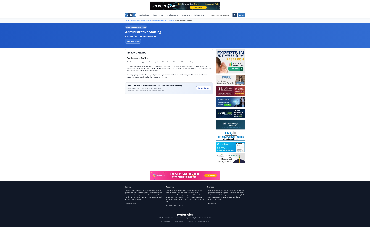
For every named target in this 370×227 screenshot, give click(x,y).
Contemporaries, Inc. (160, 21)
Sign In (241, 15)
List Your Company (159, 15)
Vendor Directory (144, 15)
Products (171, 21)
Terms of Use (178, 221)
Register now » (211, 203)
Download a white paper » (174, 205)
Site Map (190, 221)
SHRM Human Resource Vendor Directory (138, 21)
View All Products (133, 41)
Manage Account (186, 15)
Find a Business (199, 15)
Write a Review (203, 88)
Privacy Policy (165, 221)
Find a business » (130, 203)
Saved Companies (172, 15)
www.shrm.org (203, 221)
